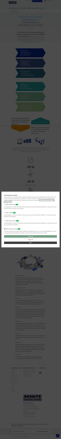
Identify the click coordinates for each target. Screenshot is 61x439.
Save (30, 242)
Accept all (30, 236)
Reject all (30, 239)
